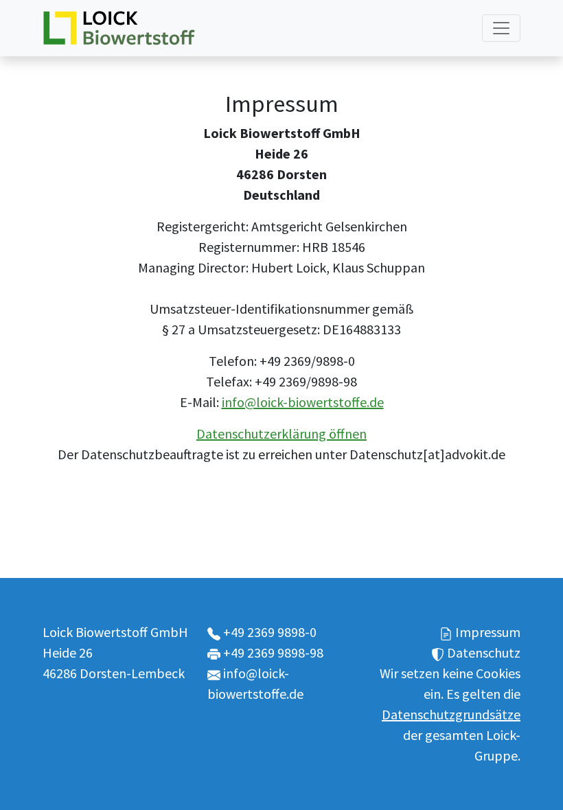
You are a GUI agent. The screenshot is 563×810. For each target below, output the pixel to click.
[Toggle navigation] (501, 28)
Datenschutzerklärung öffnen (281, 433)
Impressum (487, 631)
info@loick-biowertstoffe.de (303, 401)
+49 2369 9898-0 (270, 631)
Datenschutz (483, 652)
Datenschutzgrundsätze (451, 714)
